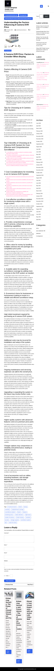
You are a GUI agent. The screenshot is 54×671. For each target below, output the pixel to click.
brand (20, 506)
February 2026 (39, 131)
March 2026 (38, 128)
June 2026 (38, 123)
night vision (28, 514)
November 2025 (39, 138)
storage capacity (15, 520)
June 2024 (38, 183)
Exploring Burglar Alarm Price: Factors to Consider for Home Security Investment (42, 33)
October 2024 (39, 172)
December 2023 (39, 198)
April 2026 (38, 125)
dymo (37, 228)
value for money (12, 522)
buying (25, 506)
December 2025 (39, 136)
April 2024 (38, 188)
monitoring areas (9, 514)
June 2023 (38, 214)
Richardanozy (40, 84)
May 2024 (38, 185)
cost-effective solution (10, 512)
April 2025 (38, 157)
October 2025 (39, 141)
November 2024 (39, 170)
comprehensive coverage (17, 509)
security (7, 520)
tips (6, 522)
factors (19, 512)
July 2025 (38, 149)
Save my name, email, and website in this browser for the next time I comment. (18, 570)
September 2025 (39, 144)
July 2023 (38, 211)
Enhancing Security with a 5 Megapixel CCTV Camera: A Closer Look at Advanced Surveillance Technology (43, 76)
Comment (6, 533)
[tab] (41, 6)
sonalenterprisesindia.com (11, 15)
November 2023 (39, 201)
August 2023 (39, 209)
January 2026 (39, 133)
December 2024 (39, 167)
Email (5, 552)
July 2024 (38, 180)
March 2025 (38, 159)
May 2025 (38, 154)
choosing (7, 509)
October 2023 (39, 203)
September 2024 (39, 175)
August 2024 (39, 177)
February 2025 (39, 162)
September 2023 (39, 206)
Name (5, 544)
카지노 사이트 (40, 72)
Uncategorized (23, 15)
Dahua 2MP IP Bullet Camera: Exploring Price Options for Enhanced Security (42, 50)
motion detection (19, 514)
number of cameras (9, 517)
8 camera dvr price (12, 506)
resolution (28, 517)
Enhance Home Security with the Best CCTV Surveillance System (42, 27)
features (25, 512)
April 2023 (38, 219)
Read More (9, 652)
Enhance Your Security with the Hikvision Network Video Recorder (42, 39)
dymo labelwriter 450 (40, 230)
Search (37, 16)
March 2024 (38, 190)
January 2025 (39, 164)
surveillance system (25, 520)
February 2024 (39, 193)
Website (6, 560)
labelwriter (38, 233)
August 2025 (39, 146)
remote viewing (19, 517)
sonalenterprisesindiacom (21, 29)
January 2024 (39, 196)
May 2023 (38, 216)
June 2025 (38, 151)
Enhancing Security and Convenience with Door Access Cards (41, 44)
